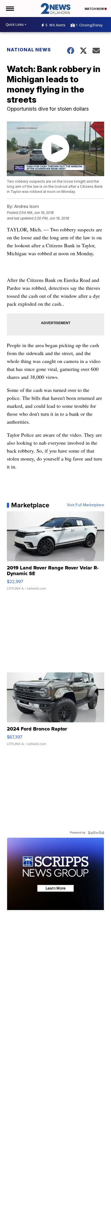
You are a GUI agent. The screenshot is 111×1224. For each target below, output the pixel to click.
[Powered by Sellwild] (96, 833)
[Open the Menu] (9, 8)
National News (29, 49)
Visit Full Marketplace (85, 505)
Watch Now (94, 8)
